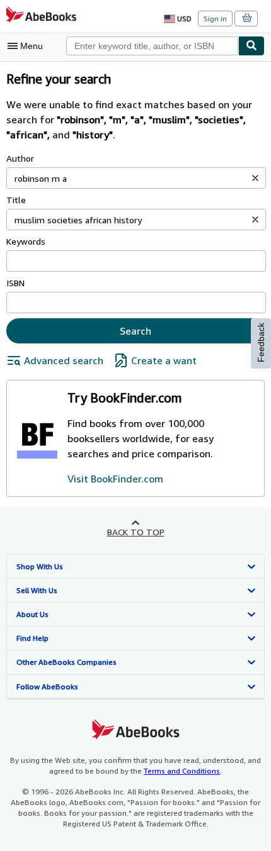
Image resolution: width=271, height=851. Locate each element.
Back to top (135, 531)
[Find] (251, 45)
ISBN (15, 282)
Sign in (215, 18)
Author (20, 158)
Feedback (261, 342)
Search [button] (135, 331)
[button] (255, 178)
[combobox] (152, 45)
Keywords (25, 241)
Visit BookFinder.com (115, 478)
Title (16, 199)
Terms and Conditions (182, 771)
